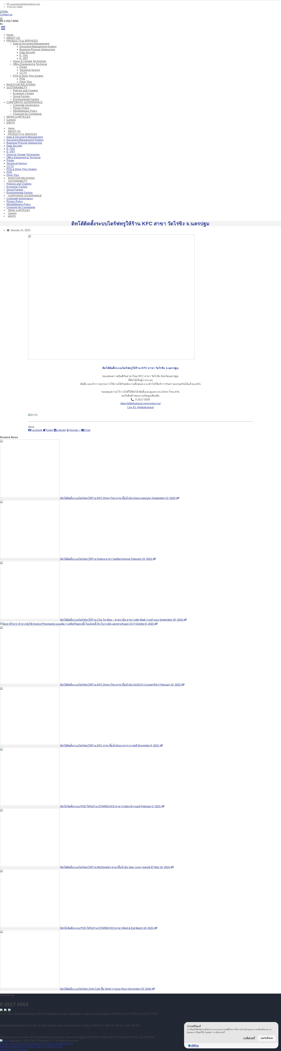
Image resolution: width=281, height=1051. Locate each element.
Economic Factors (23, 93)
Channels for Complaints (27, 114)
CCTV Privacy (19, 1049)
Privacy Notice (35, 1046)
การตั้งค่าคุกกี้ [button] (249, 1038)
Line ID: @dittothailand (140, 407)
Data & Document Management (31, 43)
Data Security (27, 52)
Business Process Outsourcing (37, 49)
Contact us (6, 14)
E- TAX (24, 55)
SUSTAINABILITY (17, 87)
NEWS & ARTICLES (18, 116)
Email (87, 430)
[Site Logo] (4, 11)
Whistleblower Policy (25, 111)
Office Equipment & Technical (30, 64)
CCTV (23, 73)
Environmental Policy (12, 1046)
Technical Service (30, 70)
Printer (23, 67)
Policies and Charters (25, 90)
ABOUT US (13, 37)
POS (22, 78)
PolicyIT (4, 1049)
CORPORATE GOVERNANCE (25, 102)
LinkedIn (61, 430)
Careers (11, 119)
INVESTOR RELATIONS (21, 84)
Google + (75, 430)
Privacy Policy (21, 108)
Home (10, 35)
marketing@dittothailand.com (24, 4)
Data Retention (54, 1046)
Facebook (36, 430)
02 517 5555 (15, 6)
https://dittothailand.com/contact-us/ (140, 403)
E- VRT (24, 58)
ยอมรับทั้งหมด (267, 1038)
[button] (3, 28)
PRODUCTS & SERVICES (22, 40)
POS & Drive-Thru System (28, 76)
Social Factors (21, 96)
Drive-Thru (26, 81)
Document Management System (38, 46)
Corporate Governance (26, 105)
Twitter (49, 430)
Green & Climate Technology (29, 61)
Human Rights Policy (59, 1043)
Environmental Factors (26, 99)
